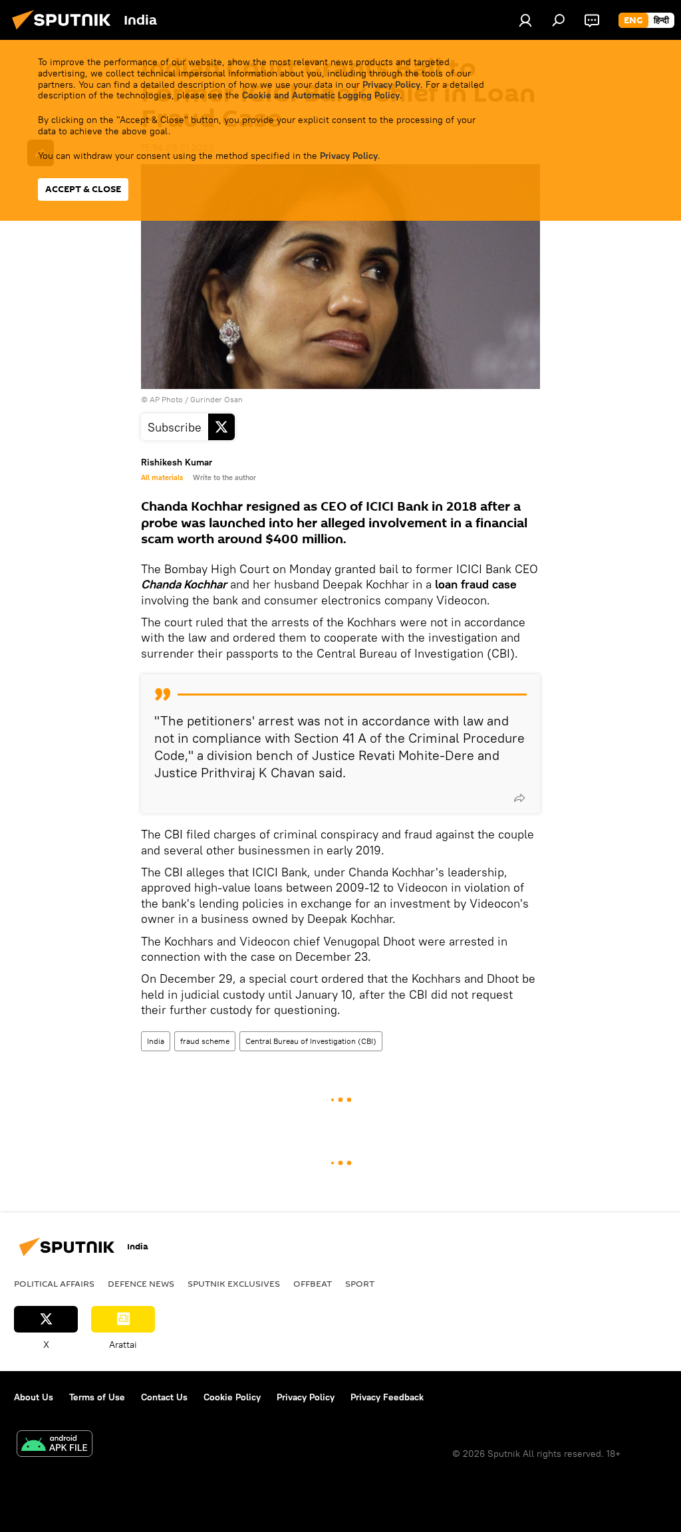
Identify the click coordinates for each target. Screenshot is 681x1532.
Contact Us (164, 1397)
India (155, 1041)
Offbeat (312, 1283)
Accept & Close (83, 189)
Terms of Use (97, 1397)
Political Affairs (54, 1283)
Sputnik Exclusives (234, 1283)
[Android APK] (54, 1445)
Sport (359, 1283)
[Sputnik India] (65, 31)
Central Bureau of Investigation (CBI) (310, 1041)
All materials (162, 477)
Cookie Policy (232, 1397)
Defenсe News (141, 1283)
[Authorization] (525, 20)
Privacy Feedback (387, 1397)
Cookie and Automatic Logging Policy (321, 95)
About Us (33, 1397)
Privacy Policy (391, 84)
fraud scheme (204, 1041)
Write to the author (224, 477)
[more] (519, 798)
